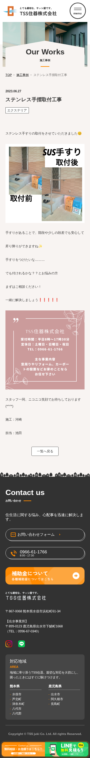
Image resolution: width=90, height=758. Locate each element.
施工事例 (22, 75)
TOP (8, 75)
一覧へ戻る (45, 451)
